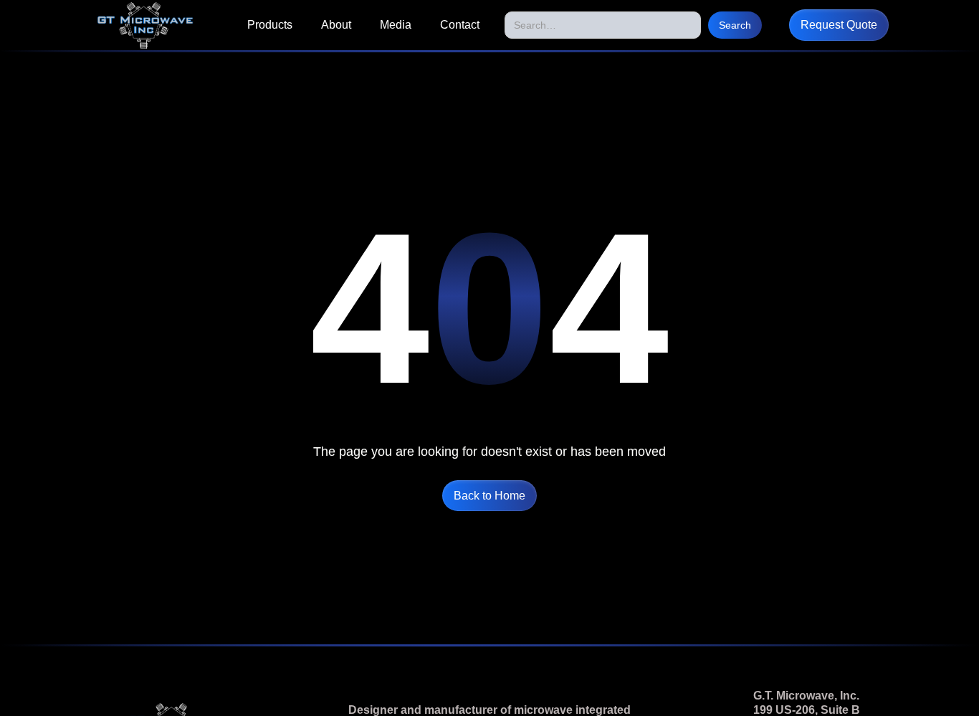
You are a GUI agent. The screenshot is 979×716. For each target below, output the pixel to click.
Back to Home (489, 496)
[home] (145, 25)
